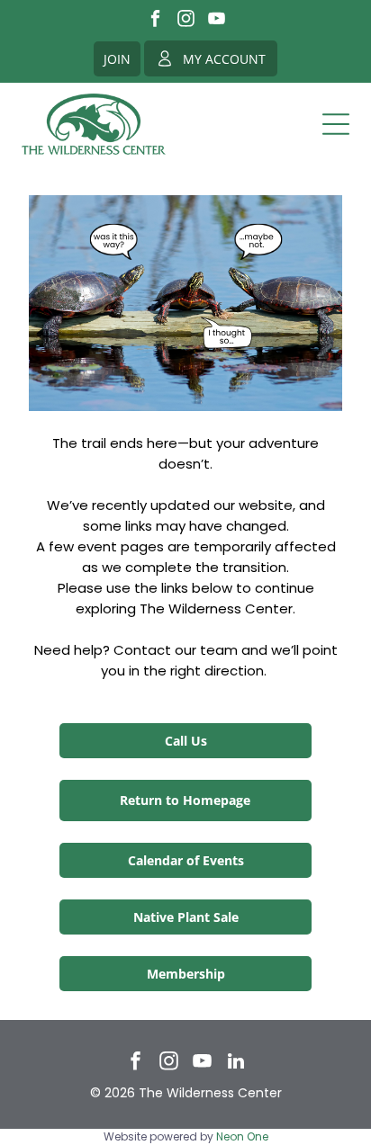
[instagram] (186, 20)
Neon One (242, 1136)
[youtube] (217, 20)
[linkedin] (236, 1063)
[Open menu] (335, 124)
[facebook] (155, 20)
